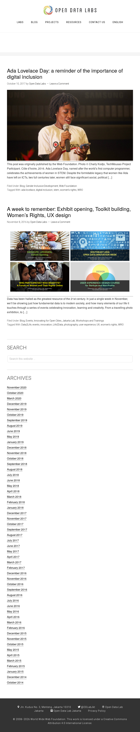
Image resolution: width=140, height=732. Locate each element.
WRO (80, 190)
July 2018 (13, 475)
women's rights (68, 190)
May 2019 (13, 436)
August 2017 (14, 535)
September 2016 (17, 589)
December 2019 (16, 404)
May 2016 (13, 611)
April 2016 (13, 617)
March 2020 (14, 398)
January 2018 (15, 508)
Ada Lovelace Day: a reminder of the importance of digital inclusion (65, 73)
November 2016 (16, 579)
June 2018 (13, 480)
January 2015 (15, 671)
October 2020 (15, 393)
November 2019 (16, 409)
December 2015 (16, 633)
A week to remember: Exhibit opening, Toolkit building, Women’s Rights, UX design (69, 212)
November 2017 (16, 518)
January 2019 (15, 442)
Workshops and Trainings (90, 320)
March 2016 (14, 622)
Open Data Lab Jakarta (67, 710)
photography (71, 324)
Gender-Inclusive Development (42, 186)
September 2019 (17, 420)
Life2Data (58, 324)
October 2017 (15, 524)
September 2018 (17, 464)
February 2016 (16, 628)
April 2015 (13, 655)
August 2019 (14, 426)
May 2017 (13, 551)
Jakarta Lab (68, 320)
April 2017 (13, 557)
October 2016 (15, 584)
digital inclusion (44, 190)
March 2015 (14, 661)
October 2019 (15, 415)
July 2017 (13, 540)
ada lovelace (28, 190)
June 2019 (13, 431)
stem (56, 190)
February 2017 (16, 568)
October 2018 (15, 458)
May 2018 (13, 486)
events (35, 324)
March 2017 (14, 562)
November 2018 (16, 453)
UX (98, 324)
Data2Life (26, 324)
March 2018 (14, 497)
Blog (22, 186)
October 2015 (15, 644)
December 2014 (16, 677)
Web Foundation (68, 186)
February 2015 (16, 666)
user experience (87, 324)
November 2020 (16, 387)
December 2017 (16, 513)
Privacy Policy (97, 710)
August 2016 (14, 595)
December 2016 (16, 573)
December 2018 (16, 447)
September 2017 (17, 529)
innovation (46, 324)
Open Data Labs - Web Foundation (70, 10)
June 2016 (13, 606)
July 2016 (13, 600)
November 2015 (16, 639)
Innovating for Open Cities (47, 320)
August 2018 (14, 469)
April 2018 (13, 491)
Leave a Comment (59, 83)
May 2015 (13, 650)
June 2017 (13, 546)
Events (29, 320)
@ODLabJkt (87, 707)
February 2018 (16, 502)
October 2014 (15, 682)
